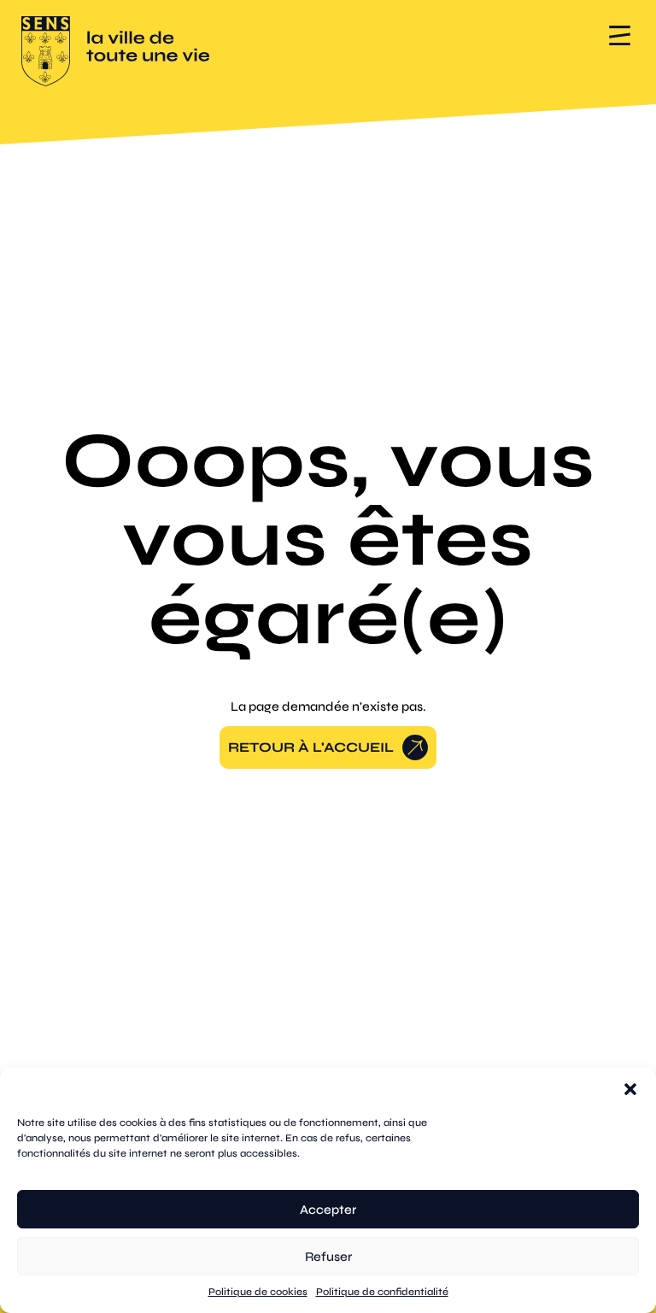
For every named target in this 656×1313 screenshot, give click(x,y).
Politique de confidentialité (382, 1292)
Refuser (328, 1256)
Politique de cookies (258, 1292)
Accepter (328, 1209)
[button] (630, 1089)
